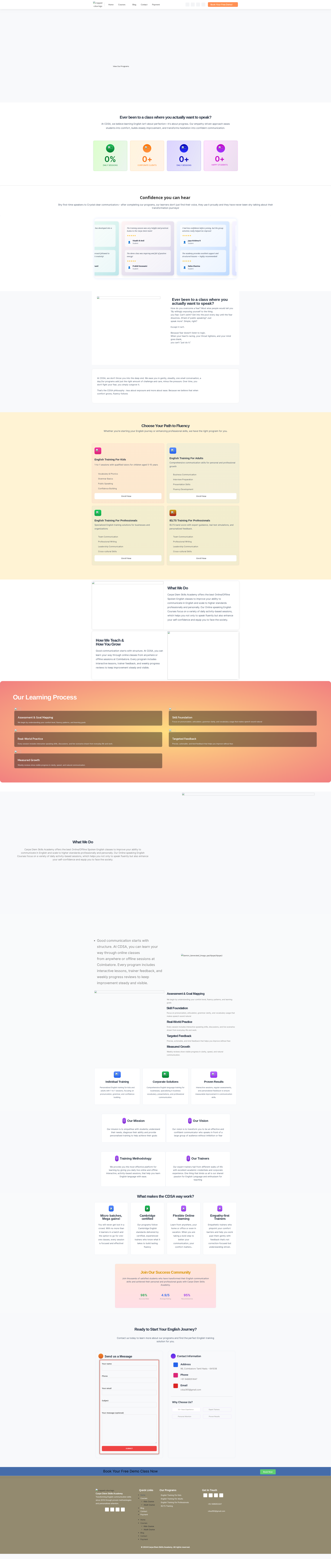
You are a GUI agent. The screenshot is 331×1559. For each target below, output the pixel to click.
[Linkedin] (198, 4)
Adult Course (149, 1505)
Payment (144, 1514)
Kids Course (149, 1501)
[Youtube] (203, 4)
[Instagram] (193, 4)
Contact (143, 1511)
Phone (105, 1376)
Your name (107, 1364)
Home (142, 1495)
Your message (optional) (113, 1413)
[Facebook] (187, 4)
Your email (106, 1388)
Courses (143, 1498)
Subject (105, 1400)
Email (183, 1385)
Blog (142, 1508)
